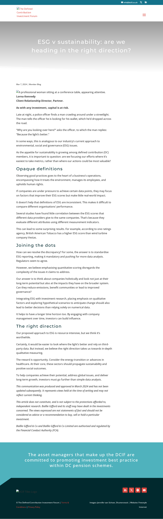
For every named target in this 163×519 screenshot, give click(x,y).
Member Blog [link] (35, 84)
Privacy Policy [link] (34, 507)
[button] (141, 2)
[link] (28, 12)
